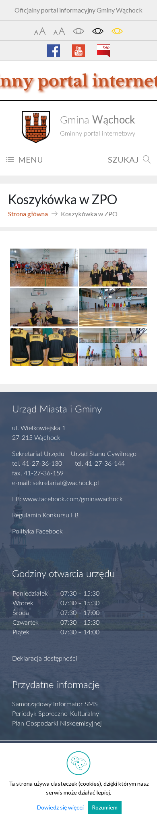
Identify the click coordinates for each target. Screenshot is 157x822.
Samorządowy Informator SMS (55, 704)
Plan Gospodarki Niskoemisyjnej (57, 723)
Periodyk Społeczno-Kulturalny (55, 714)
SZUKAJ (123, 159)
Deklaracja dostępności (44, 658)
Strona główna (28, 214)
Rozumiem (105, 807)
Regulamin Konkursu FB (45, 515)
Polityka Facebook (37, 531)
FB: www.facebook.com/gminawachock (67, 499)
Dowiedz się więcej (60, 807)
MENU (30, 159)
